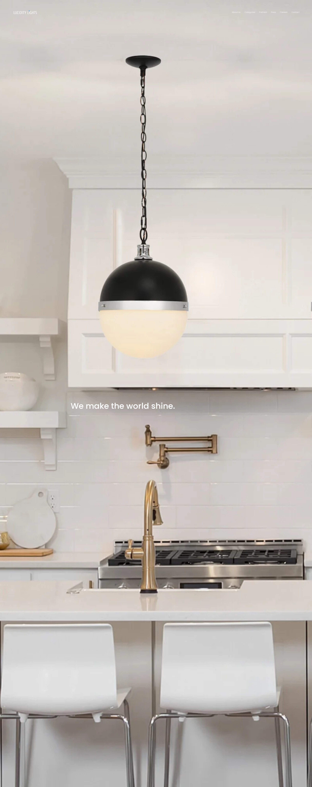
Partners (263, 12)
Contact (296, 12)
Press (273, 12)
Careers (283, 12)
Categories (250, 12)
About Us (236, 12)
